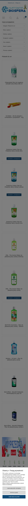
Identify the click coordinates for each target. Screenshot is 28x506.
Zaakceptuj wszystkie (14, 496)
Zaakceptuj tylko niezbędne (14, 488)
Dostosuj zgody (14, 492)
